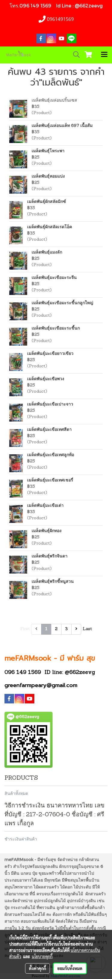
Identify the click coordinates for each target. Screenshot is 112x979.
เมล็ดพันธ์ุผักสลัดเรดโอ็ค (49, 227)
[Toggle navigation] (104, 54)
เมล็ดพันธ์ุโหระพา (48, 151)
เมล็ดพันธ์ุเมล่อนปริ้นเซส (54, 100)
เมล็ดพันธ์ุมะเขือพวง (45, 379)
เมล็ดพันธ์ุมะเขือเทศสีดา (49, 430)
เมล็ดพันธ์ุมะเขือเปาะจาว (50, 404)
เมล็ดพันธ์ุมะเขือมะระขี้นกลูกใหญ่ (62, 303)
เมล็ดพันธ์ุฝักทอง (47, 531)
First (25, 629)
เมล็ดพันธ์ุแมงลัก (47, 252)
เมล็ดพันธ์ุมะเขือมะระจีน (54, 278)
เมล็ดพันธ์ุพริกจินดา (49, 556)
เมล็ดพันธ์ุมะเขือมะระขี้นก (56, 328)
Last (87, 629)
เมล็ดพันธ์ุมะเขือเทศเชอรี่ (50, 480)
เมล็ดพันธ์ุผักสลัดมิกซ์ (46, 202)
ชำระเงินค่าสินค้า (20, 839)
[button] (74, 54)
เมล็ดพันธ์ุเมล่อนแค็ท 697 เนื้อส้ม (62, 126)
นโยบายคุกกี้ (42, 956)
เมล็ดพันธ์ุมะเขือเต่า (45, 506)
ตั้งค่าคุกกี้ (37, 968)
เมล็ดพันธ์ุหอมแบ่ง (48, 176)
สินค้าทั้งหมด (16, 793)
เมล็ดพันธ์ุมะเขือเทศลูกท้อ (50, 455)
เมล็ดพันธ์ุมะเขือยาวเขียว (50, 354)
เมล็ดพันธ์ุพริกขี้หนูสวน (53, 581)
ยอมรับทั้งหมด (69, 968)
